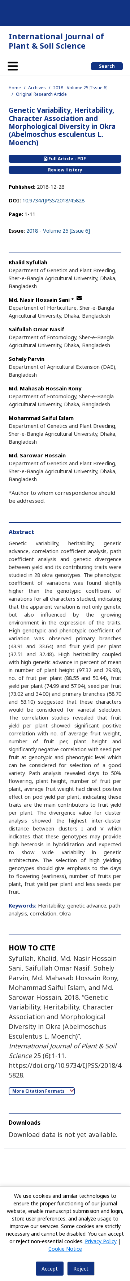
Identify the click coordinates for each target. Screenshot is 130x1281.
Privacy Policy (101, 1241)
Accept (50, 1268)
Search (107, 66)
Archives (37, 88)
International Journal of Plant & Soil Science (56, 41)
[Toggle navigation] (12, 66)
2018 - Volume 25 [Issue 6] (80, 88)
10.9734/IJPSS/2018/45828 (53, 200)
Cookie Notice (65, 1248)
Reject (80, 1268)
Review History (65, 170)
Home (15, 88)
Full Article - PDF (66, 159)
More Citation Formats (39, 1091)
